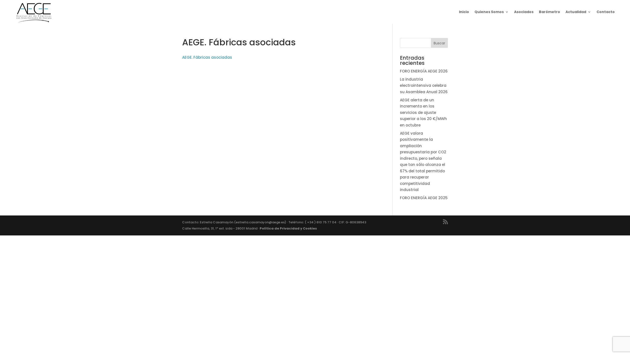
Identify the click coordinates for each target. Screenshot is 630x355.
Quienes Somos (489, 11)
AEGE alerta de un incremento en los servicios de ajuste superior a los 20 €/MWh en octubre (423, 112)
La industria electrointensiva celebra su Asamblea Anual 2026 (424, 85)
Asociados (524, 11)
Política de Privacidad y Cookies (288, 228)
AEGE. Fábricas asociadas (207, 57)
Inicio (464, 11)
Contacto (606, 11)
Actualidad (576, 11)
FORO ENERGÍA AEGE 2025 (424, 197)
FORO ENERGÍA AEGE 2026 (424, 71)
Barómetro (549, 11)
